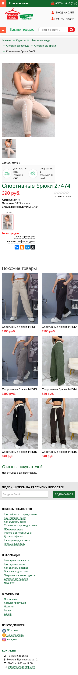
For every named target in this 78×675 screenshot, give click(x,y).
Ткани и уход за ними (16, 571)
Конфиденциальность (16, 560)
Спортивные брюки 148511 (19, 326)
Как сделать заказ (14, 564)
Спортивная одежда (17, 45)
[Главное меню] (3, 3)
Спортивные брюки (45, 45)
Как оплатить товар (15, 521)
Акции (7, 610)
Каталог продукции (15, 602)
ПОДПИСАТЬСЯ (64, 494)
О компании (10, 599)
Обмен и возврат (13, 529)
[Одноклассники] (22, 247)
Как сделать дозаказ (16, 567)
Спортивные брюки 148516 (59, 451)
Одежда (21, 40)
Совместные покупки (16, 579)
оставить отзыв (62, 196)
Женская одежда (40, 40)
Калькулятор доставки (17, 540)
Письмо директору (14, 543)
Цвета (7, 212)
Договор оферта (13, 536)
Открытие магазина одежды (20, 575)
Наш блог (9, 582)
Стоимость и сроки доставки (20, 525)
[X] (32, 247)
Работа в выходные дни (17, 532)
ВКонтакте (12, 630)
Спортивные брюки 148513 (19, 389)
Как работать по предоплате (20, 514)
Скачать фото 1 (11, 162)
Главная (6, 40)
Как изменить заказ (15, 518)
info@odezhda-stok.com (21, 667)
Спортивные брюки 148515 (19, 451)
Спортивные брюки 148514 (59, 389)
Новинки (8, 606)
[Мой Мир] (27, 247)
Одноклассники (15, 635)
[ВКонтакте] (17, 247)
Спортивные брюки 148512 (59, 326)
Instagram (11, 639)
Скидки (8, 614)
